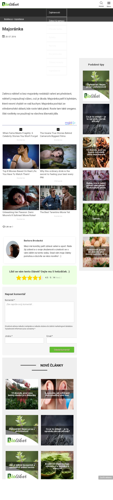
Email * (50, 336)
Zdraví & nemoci (56, 21)
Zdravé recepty (56, 62)
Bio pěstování (55, 54)
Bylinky (52, 37)
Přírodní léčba (55, 29)
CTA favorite (58, 181)
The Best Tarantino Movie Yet (55, 212)
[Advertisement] (39, 64)
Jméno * (9, 336)
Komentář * (10, 300)
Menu (109, 6)
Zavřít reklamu (106, 477)
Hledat (101, 6)
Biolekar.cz (8, 19)
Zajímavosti (54, 12)
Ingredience (54, 70)
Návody (52, 45)
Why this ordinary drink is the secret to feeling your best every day (56, 174)
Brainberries (21, 140)
